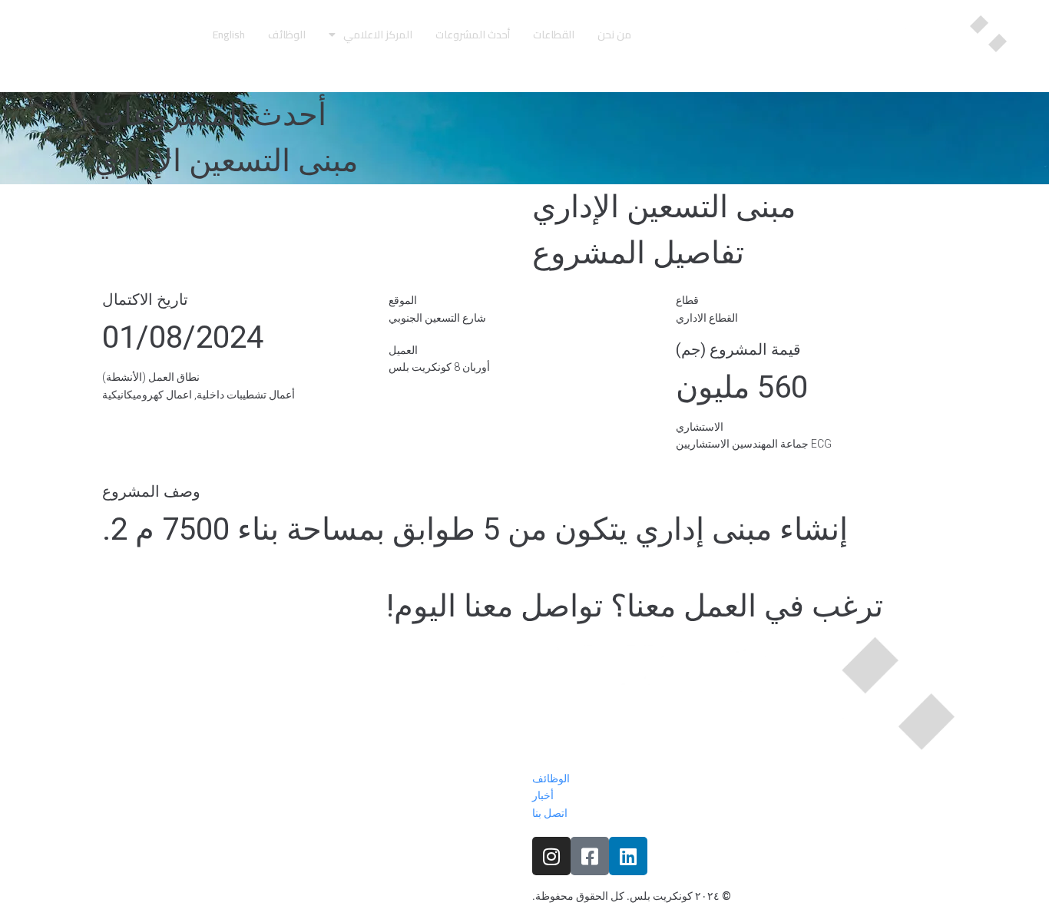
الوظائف (287, 35)
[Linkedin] (628, 856)
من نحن (614, 35)
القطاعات (553, 35)
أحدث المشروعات (472, 35)
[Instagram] (551, 856)
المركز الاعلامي (377, 35)
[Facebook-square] (590, 856)
